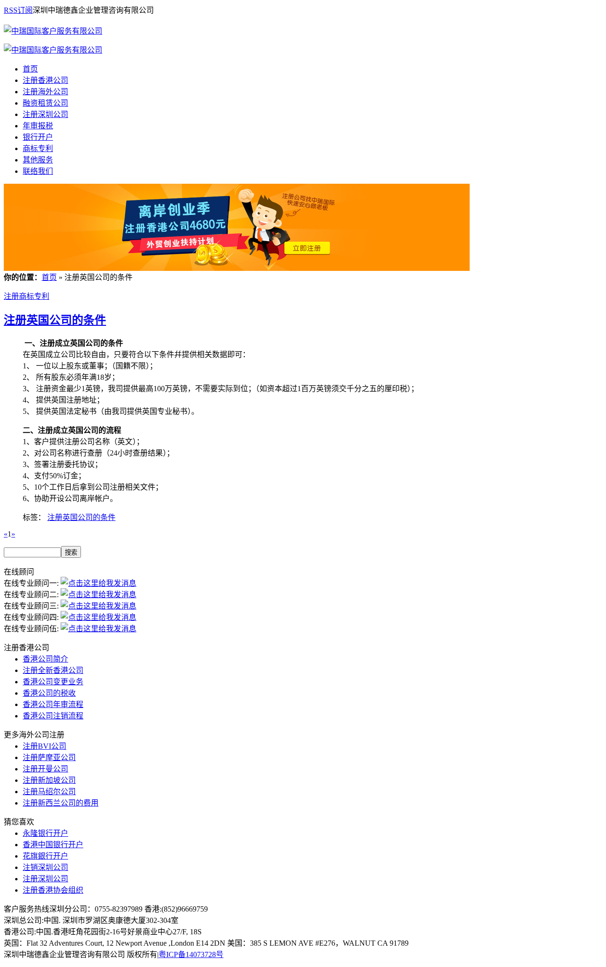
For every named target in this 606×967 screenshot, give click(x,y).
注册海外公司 (45, 92)
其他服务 (38, 160)
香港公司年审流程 (53, 704)
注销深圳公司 (45, 867)
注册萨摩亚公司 (49, 757)
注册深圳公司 (45, 114)
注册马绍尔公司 (49, 792)
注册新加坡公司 (49, 780)
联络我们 (38, 171)
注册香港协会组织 (53, 890)
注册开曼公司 (45, 769)
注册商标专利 (26, 296)
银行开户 (38, 137)
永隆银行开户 (45, 833)
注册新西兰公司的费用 (60, 803)
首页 (30, 69)
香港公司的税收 (49, 693)
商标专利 (38, 148)
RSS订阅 (18, 10)
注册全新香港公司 (53, 670)
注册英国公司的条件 (55, 320)
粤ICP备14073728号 (191, 954)
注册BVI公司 (44, 746)
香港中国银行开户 (53, 845)
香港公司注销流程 (53, 716)
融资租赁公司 (45, 103)
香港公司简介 (45, 659)
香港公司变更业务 (53, 682)
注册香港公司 (45, 80)
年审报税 (38, 126)
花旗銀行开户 (45, 856)
